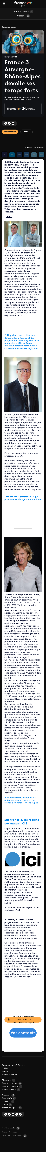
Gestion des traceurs (10, 1132)
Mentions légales (8, 1128)
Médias (5, 1072)
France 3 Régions (10, 1108)
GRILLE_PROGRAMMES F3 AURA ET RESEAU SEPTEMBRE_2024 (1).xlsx (25, 1020)
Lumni (5, 1105)
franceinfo (7, 1098)
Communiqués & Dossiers (13, 1065)
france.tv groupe (10, 1083)
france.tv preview (21, 12)
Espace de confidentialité (12, 1136)
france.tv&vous (9, 1090)
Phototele (21, 16)
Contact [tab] (27, 132)
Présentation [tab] (10, 132)
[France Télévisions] (23, 4)
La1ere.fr (6, 1102)
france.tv (6, 1095)
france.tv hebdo (9, 1075)
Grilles (5, 1068)
